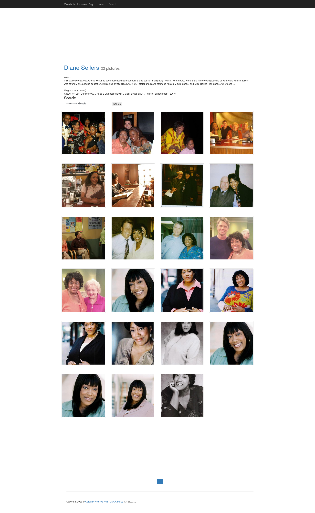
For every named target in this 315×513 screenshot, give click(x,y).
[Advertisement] (157, 34)
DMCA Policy (116, 501)
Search (112, 4)
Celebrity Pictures (78, 4)
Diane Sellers (81, 67)
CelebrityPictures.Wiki (96, 501)
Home (101, 4)
